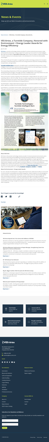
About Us (4, 399)
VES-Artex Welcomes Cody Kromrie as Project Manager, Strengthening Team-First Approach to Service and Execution (23, 248)
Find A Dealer (27, 399)
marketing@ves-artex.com (9, 355)
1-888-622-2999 (7, 353)
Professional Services (7, 392)
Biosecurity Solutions (7, 373)
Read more (5, 256)
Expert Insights (28, 373)
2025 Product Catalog (7, 406)
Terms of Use (39, 437)
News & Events (5, 404)
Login (25, 404)
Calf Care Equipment (7, 375)
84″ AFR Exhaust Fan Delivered (10, 259)
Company (4, 396)
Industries (4, 385)
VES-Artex (3, 51)
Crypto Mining (5, 382)
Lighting (4, 387)
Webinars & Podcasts (29, 371)
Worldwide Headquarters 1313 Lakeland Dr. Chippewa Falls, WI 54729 (8, 348)
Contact (26, 401)
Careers (4, 401)
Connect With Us (28, 396)
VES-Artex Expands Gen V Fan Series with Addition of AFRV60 (18, 238)
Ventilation (4, 389)
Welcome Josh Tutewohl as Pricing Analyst (13, 281)
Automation (5, 371)
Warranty (45, 437)
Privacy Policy (32, 437)
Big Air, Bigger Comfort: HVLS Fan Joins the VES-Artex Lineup (18, 270)
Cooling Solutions (6, 380)
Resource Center (28, 367)
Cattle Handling (5, 378)
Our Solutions (5, 367)
